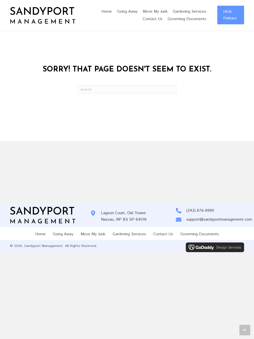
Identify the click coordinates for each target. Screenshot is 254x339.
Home (40, 234)
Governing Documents (199, 234)
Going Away (63, 234)
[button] (244, 330)
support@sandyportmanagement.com (219, 219)
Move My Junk (93, 234)
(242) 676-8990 (200, 210)
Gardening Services (129, 234)
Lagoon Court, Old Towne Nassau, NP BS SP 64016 (124, 216)
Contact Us (163, 234)
